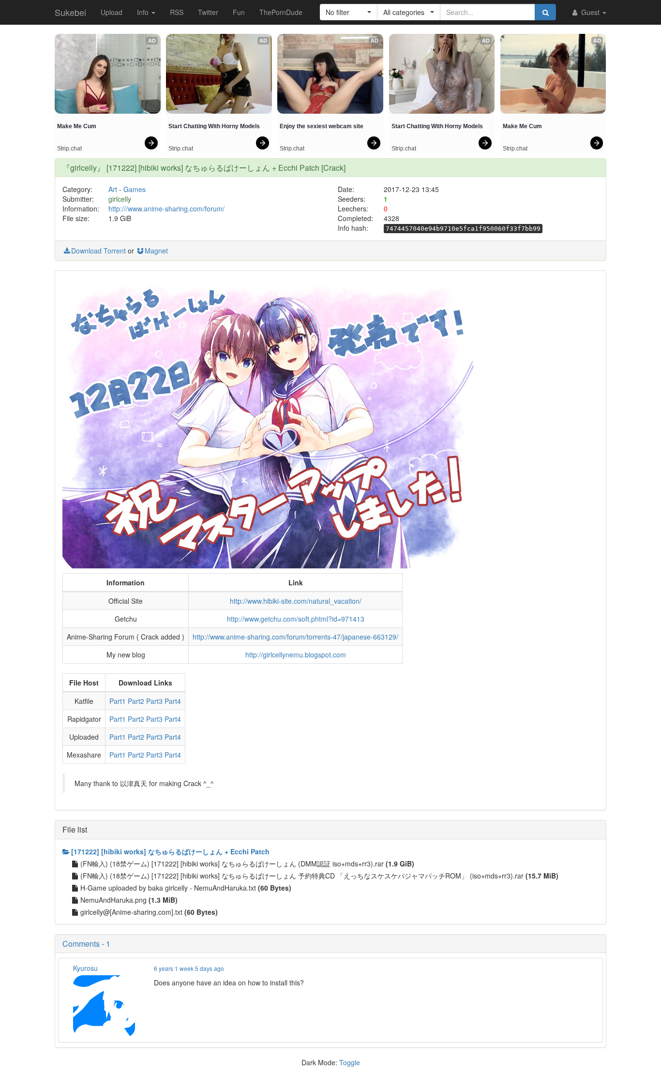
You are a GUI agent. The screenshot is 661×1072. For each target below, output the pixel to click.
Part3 (154, 701)
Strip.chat (69, 148)
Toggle (349, 1062)
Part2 (136, 701)
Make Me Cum (76, 126)
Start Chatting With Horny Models (214, 126)
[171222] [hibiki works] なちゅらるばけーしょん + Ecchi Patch (170, 851)
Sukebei (70, 12)
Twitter (208, 12)
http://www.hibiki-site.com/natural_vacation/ (295, 601)
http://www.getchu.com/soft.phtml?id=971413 (295, 619)
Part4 (173, 701)
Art (112, 189)
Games (134, 189)
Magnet (156, 250)
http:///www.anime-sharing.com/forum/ (166, 208)
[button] (348, 12)
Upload (111, 12)
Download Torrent (98, 250)
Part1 (117, 701)
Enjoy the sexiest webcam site (321, 126)
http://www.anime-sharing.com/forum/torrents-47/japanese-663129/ (295, 636)
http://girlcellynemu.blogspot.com (295, 654)
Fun (239, 12)
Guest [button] (590, 12)
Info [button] (143, 12)
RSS (176, 12)
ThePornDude (280, 12)
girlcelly (119, 199)
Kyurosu (85, 968)
